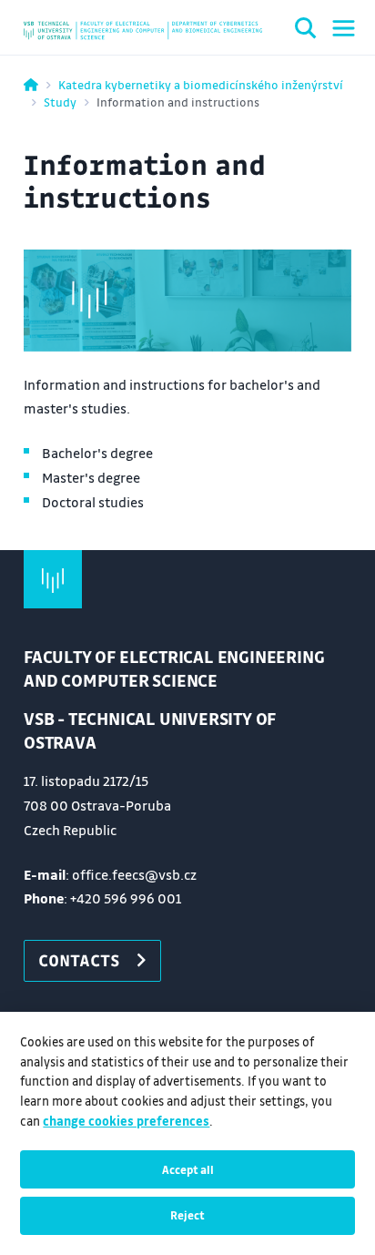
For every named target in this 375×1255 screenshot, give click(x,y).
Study (60, 101)
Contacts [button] (79, 960)
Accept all (188, 1169)
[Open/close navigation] (343, 28)
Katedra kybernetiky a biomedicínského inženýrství (200, 84)
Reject (187, 1215)
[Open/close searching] (306, 31)
